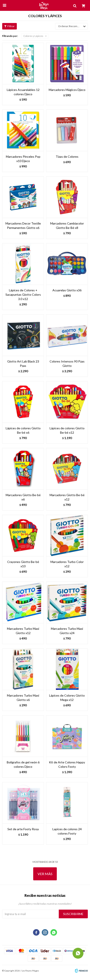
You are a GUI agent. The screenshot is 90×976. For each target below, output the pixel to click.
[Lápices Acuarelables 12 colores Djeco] (23, 63)
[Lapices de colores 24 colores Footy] (67, 802)
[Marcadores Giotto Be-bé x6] (23, 468)
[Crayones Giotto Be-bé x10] (23, 535)
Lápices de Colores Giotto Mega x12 (67, 698)
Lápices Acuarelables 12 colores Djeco (23, 92)
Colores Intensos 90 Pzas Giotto (67, 363)
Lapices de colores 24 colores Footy (67, 831)
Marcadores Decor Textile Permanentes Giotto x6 (23, 225)
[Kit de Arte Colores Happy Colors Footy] (67, 736)
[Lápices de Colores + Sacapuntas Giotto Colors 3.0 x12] (23, 264)
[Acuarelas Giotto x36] (67, 264)
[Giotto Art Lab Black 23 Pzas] (23, 335)
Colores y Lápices (33, 35)
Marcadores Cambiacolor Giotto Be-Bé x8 (67, 225)
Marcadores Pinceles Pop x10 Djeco (23, 159)
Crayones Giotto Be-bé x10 (23, 564)
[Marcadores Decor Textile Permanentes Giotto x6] (23, 197)
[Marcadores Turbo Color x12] (67, 535)
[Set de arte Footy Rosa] (23, 802)
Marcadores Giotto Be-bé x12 (67, 497)
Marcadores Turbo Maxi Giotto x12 (23, 631)
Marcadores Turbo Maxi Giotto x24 (67, 631)
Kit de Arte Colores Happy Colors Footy (67, 764)
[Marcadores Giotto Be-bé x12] (67, 468)
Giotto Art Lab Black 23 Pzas (23, 363)
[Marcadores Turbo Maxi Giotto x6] (23, 669)
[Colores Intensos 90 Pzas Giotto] (67, 335)
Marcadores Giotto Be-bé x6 (23, 497)
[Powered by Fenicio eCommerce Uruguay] (81, 970)
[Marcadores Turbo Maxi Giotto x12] (23, 602)
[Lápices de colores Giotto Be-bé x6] (23, 402)
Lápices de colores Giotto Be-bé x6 (23, 430)
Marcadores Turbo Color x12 (67, 564)
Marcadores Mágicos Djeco (67, 90)
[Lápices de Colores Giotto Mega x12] (67, 669)
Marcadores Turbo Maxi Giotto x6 (23, 698)
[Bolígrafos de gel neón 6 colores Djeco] (23, 736)
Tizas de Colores (67, 156)
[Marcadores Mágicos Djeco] (67, 63)
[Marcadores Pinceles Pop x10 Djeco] (23, 130)
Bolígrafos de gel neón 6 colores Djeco (23, 764)
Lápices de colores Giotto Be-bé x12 (67, 430)
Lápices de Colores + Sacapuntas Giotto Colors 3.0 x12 (23, 294)
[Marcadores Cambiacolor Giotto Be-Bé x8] (67, 197)
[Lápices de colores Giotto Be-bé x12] (67, 402)
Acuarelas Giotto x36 (66, 290)
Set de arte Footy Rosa (23, 829)
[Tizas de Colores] (67, 130)
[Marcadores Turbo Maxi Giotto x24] (67, 602)
